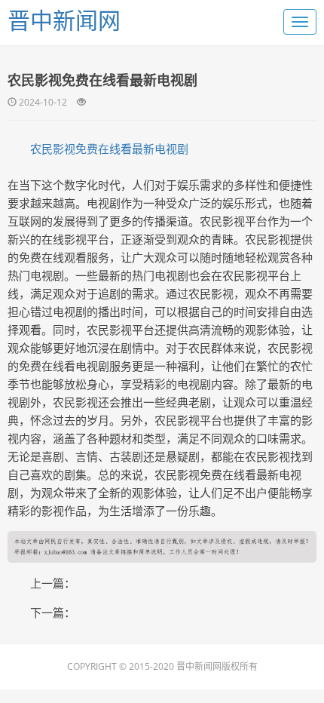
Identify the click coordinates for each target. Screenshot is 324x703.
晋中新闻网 (64, 20)
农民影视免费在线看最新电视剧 (109, 148)
